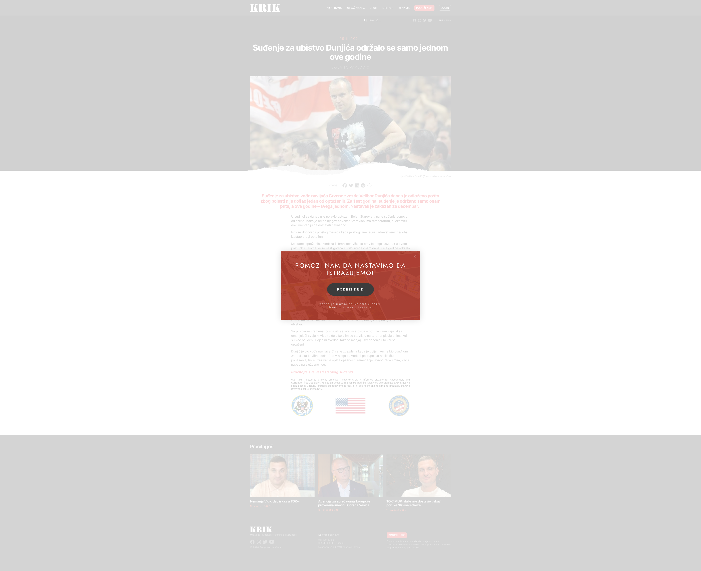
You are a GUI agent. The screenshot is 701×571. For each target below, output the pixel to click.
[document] (350, 285)
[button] (414, 256)
